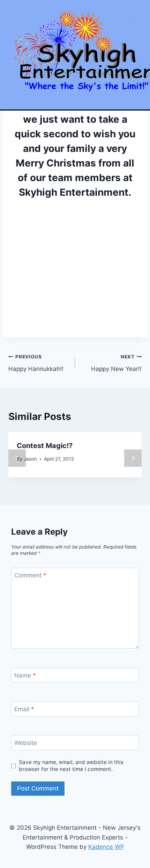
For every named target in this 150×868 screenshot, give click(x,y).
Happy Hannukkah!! (35, 363)
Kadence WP (106, 846)
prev (17, 458)
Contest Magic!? (45, 445)
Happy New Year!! (116, 363)
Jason (30, 459)
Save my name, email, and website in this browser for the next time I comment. (71, 765)
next (133, 458)
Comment (30, 575)
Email (24, 709)
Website (25, 742)
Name (25, 675)
